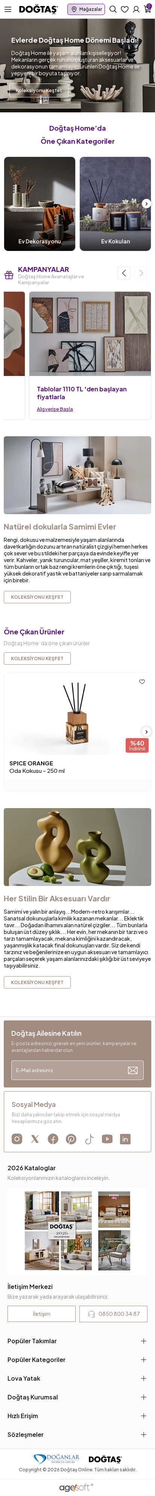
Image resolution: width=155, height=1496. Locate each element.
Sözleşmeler (26, 1434)
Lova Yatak (24, 1378)
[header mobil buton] (38, 9)
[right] (146, 204)
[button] (123, 273)
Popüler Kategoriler (36, 1359)
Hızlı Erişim (23, 1416)
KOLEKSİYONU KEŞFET (37, 658)
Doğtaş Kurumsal (33, 1397)
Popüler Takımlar (32, 1341)
